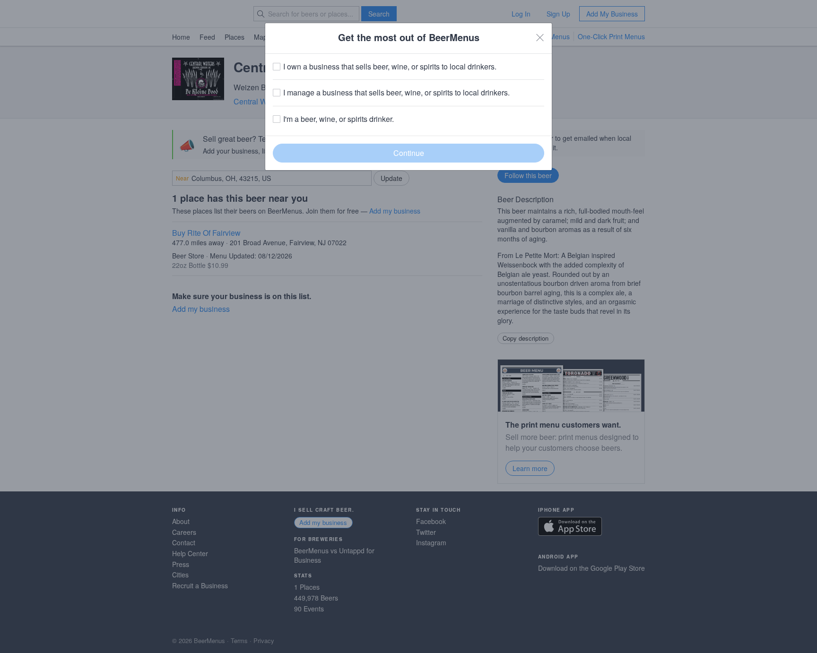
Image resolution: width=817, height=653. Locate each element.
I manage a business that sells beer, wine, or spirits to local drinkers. (396, 92)
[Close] (540, 37)
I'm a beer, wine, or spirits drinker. (338, 119)
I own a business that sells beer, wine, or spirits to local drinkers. (389, 66)
